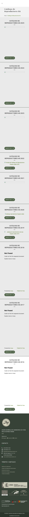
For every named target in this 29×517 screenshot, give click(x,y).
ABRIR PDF (9, 57)
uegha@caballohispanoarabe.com (10, 451)
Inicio (5, 15)
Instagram (4, 438)
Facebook (10, 438)
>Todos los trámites (5, 473)
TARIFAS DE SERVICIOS (6, 466)
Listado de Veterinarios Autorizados (9, 468)
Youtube (15, 438)
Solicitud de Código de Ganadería (8, 471)
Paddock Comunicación (15, 515)
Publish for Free (21, 291)
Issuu (11, 291)
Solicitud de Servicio (6, 470)
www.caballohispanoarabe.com (10, 456)
